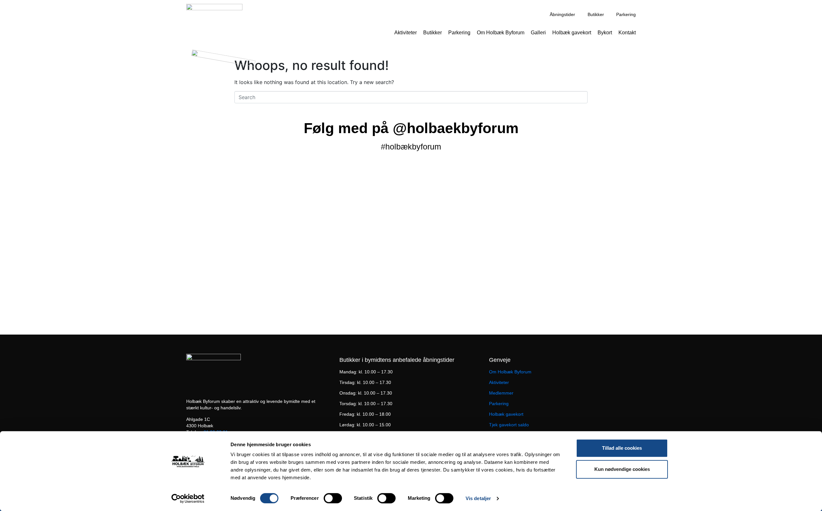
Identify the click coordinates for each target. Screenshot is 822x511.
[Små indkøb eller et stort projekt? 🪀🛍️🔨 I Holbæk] (246, 192)
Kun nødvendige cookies (622, 469)
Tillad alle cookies (622, 448)
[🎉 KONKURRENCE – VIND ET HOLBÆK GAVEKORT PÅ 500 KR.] (575, 223)
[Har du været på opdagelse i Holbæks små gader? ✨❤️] (411, 200)
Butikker (432, 32)
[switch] (333, 498)
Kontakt (627, 32)
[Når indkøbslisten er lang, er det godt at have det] (82, 304)
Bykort (605, 32)
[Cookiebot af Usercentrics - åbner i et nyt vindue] (188, 498)
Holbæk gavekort (571, 32)
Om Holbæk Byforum (500, 32)
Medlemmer (501, 393)
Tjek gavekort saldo (509, 424)
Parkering (459, 32)
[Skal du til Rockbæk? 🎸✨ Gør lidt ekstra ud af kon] (740, 188)
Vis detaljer (478, 498)
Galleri (538, 32)
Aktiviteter (405, 32)
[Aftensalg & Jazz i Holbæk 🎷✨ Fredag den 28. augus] (82, 207)
